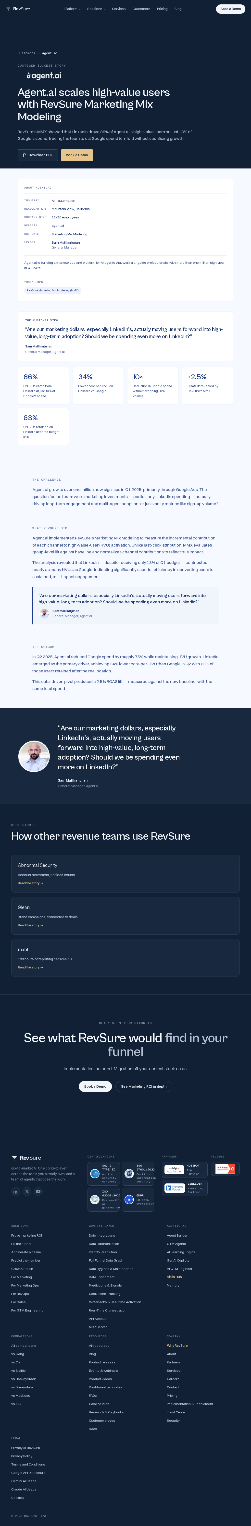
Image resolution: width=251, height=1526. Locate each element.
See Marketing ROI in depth (144, 1086)
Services (119, 9)
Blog (178, 9)
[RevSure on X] (27, 1191)
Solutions (94, 9)
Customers (141, 9)
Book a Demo (231, 9)
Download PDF (41, 155)
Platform (70, 9)
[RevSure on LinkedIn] (15, 1191)
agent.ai (58, 225)
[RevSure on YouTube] (38, 1191)
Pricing (162, 9)
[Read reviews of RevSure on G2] (225, 1169)
